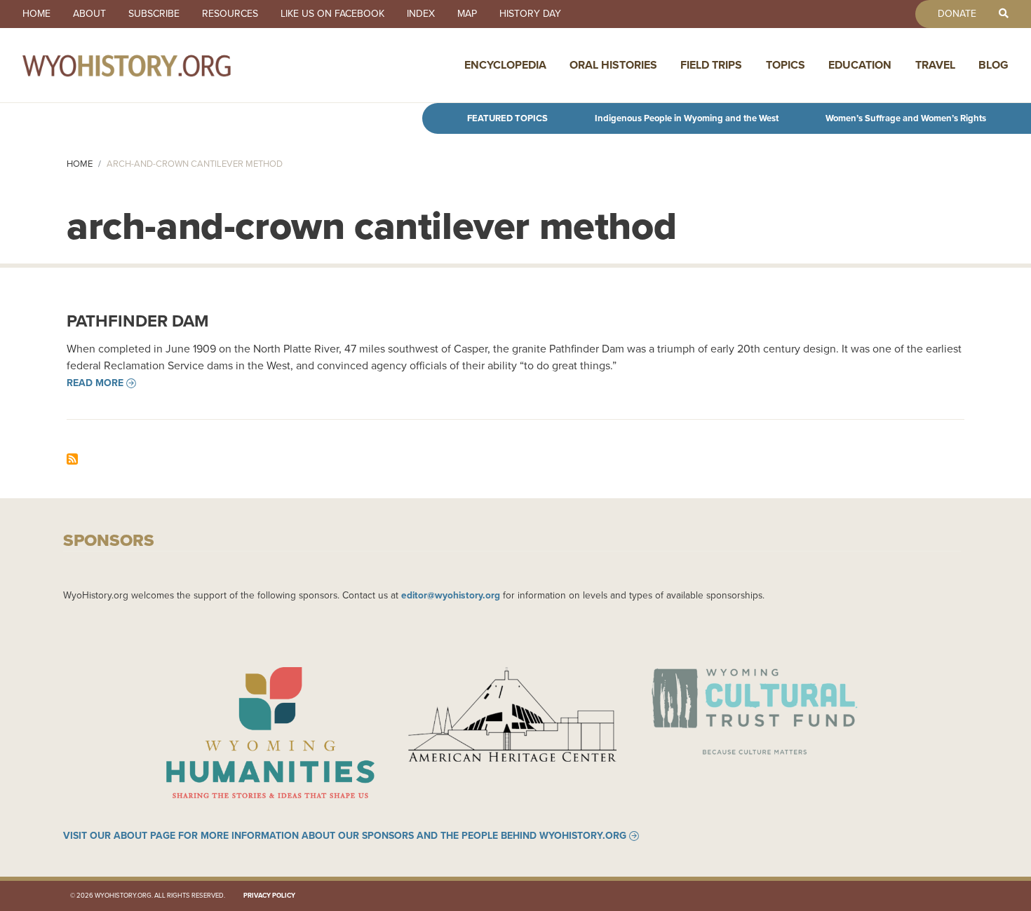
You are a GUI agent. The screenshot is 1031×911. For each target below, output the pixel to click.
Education (859, 65)
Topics (785, 65)
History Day (530, 14)
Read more (95, 383)
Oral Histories (613, 65)
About (89, 14)
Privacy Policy (269, 895)
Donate (957, 14)
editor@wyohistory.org (450, 595)
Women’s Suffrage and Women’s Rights (906, 118)
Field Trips (711, 65)
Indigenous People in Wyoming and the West (687, 118)
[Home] (157, 65)
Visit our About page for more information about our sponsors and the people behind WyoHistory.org (344, 836)
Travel (935, 65)
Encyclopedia (505, 65)
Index (421, 14)
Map (467, 14)
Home (36, 14)
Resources (230, 14)
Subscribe (154, 14)
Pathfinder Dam (138, 321)
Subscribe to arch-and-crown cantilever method (72, 459)
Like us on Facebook (332, 14)
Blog (993, 65)
